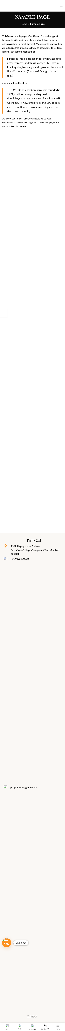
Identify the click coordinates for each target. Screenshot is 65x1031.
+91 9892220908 (19, 558)
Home (23, 23)
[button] (6, 942)
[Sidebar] (4, 313)
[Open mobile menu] (61, 6)
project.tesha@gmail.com (23, 787)
